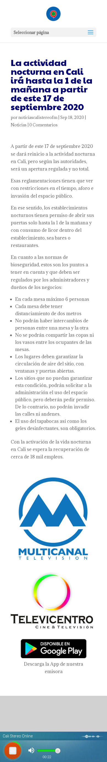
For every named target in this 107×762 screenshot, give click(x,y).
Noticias (19, 125)
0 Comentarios (43, 125)
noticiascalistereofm (37, 117)
